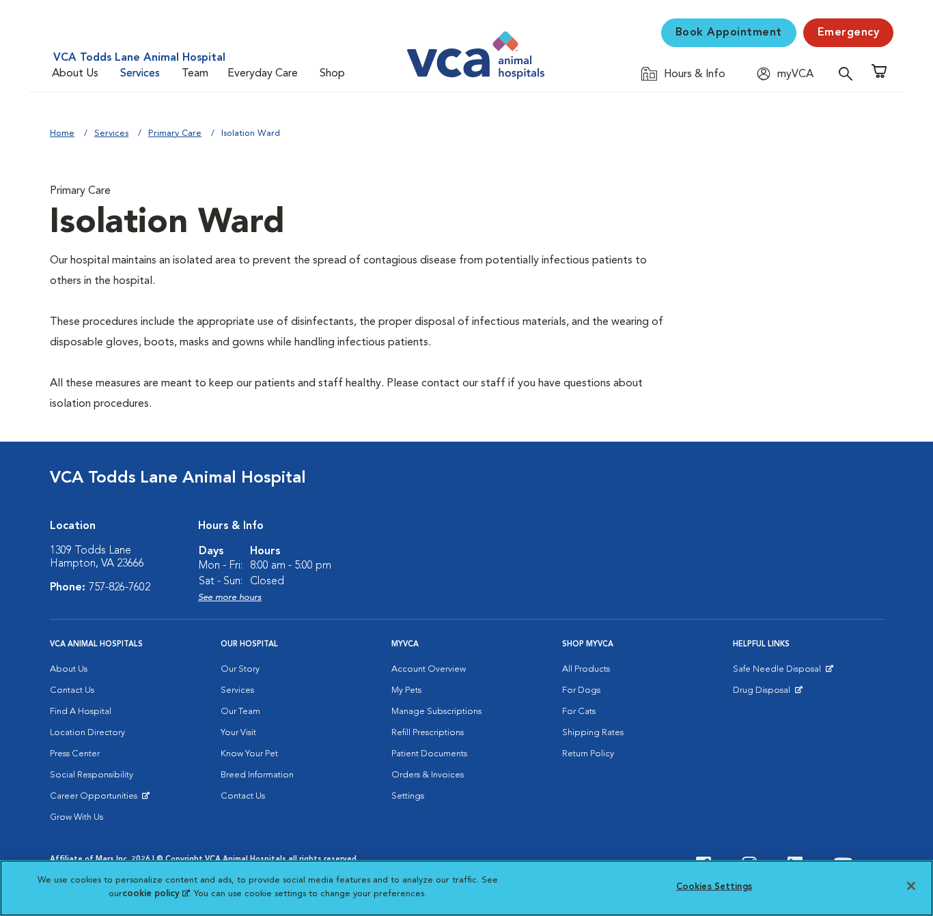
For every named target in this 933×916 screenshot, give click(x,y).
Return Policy (588, 753)
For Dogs (581, 690)
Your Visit (238, 732)
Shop (332, 73)
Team (195, 73)
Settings (407, 796)
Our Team (240, 711)
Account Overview (428, 669)
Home (62, 133)
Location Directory (87, 732)
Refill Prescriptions (427, 732)
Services (140, 73)
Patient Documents (429, 753)
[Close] (911, 886)
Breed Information (257, 775)
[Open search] (849, 73)
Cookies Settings (714, 887)
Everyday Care (262, 73)
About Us (75, 73)
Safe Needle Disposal (779, 672)
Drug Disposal (767, 693)
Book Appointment (729, 32)
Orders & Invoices (427, 775)
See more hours (230, 597)
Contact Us (72, 690)
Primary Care (174, 133)
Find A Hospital (80, 711)
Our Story (240, 669)
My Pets (406, 690)
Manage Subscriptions (436, 711)
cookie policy (155, 893)
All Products (586, 669)
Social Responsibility (91, 775)
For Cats (579, 711)
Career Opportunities (96, 799)
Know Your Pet (249, 753)
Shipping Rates (593, 732)
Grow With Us (76, 817)
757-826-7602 (119, 587)
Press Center (75, 753)
